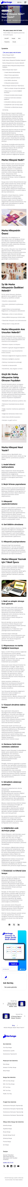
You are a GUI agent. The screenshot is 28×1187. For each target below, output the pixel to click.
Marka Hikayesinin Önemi (8, 57)
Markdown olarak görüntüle (20, 20)
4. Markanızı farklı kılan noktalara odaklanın (12, 98)
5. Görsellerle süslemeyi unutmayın (13, 102)
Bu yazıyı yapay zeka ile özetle (12, 52)
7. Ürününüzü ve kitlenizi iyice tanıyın (13, 107)
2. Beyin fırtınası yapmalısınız (11, 75)
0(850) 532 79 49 (8, 1162)
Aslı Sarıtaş (5, 110)
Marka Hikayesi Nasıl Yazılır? (9, 69)
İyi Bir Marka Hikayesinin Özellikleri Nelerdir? (14, 60)
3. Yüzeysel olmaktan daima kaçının (13, 95)
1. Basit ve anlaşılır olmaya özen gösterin (14, 88)
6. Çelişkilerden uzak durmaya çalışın (13, 104)
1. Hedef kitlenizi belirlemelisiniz (12, 72)
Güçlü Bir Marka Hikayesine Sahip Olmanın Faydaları (13, 66)
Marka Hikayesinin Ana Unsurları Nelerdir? (13, 63)
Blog (3, 6)
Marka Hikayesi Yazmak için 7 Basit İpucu (13, 85)
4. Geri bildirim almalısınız (10, 80)
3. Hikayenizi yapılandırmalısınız (12, 77)
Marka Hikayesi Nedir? (8, 55)
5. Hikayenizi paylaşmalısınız (11, 83)
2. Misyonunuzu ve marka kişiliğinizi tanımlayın (13, 91)
